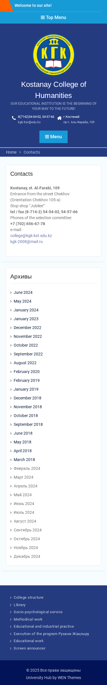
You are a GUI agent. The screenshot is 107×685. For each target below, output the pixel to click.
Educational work (29, 641)
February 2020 (27, 371)
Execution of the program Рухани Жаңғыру (51, 634)
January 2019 (26, 389)
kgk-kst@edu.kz (29, 122)
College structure (29, 597)
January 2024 (26, 310)
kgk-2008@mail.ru (26, 241)
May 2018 (22, 442)
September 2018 (28, 424)
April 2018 (23, 451)
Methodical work (28, 619)
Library (20, 605)
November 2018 (28, 407)
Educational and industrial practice (44, 626)
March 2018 (24, 459)
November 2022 (28, 336)
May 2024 (22, 301)
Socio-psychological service (38, 612)
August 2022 (25, 363)
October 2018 (26, 415)
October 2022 (26, 345)
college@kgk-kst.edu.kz (31, 235)
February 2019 (27, 380)
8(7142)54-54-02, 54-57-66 (36, 117)
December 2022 (27, 327)
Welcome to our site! (33, 5)
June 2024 (23, 292)
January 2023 (26, 319)
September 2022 (28, 354)
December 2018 (27, 398)
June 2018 (23, 433)
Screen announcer (29, 648)
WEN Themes (69, 677)
